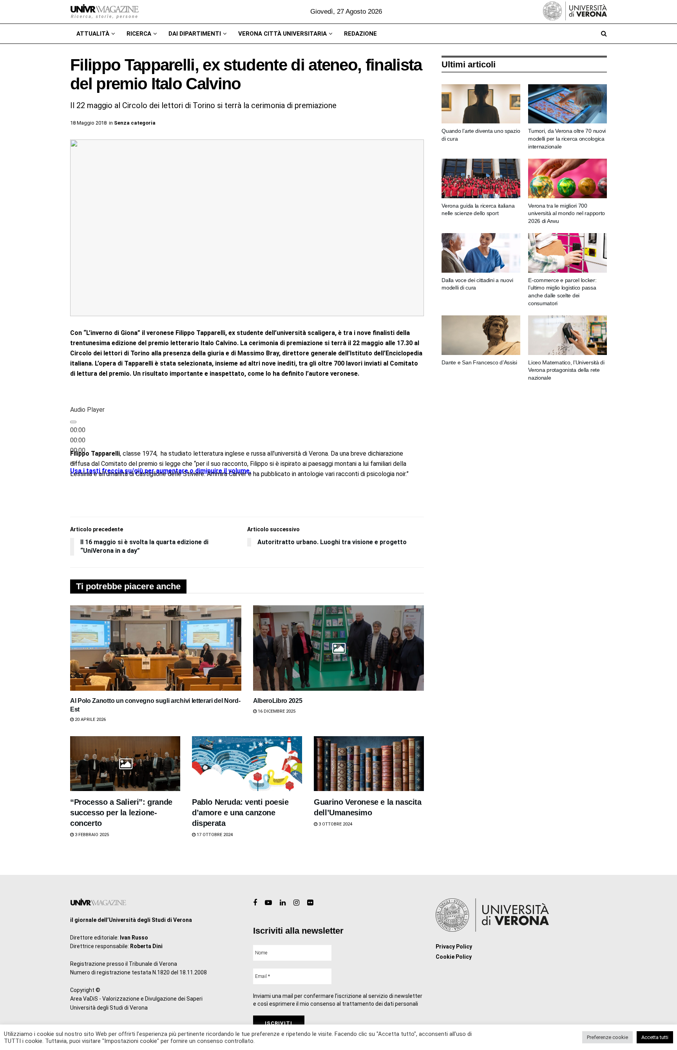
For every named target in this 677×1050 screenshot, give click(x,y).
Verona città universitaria (282, 33)
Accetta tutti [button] (654, 1037)
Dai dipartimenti (194, 33)
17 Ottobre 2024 (214, 834)
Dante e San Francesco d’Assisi (479, 362)
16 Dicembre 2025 (276, 711)
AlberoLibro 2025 (277, 700)
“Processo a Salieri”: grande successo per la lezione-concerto (121, 812)
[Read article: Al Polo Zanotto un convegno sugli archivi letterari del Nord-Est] (155, 648)
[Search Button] (604, 33)
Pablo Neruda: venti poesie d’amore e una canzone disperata (240, 812)
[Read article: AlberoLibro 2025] (338, 648)
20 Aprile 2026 (90, 719)
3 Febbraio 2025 (91, 834)
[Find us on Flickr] (310, 902)
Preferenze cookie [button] (607, 1037)
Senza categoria (135, 123)
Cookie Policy (454, 957)
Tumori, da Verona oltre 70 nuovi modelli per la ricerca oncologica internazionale (567, 138)
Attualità (92, 33)
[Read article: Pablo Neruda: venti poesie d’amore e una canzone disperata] (247, 763)
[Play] (73, 422)
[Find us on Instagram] (296, 902)
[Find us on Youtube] (268, 902)
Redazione (360, 33)
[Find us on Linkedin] (283, 902)
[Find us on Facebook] (255, 902)
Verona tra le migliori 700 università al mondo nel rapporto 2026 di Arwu (566, 213)
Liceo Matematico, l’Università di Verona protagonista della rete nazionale (566, 370)
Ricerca (139, 33)
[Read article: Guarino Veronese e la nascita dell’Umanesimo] (369, 763)
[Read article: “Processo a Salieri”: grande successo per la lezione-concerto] (125, 763)
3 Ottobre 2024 (334, 824)
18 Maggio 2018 (88, 123)
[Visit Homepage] (104, 12)
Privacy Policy (454, 946)
